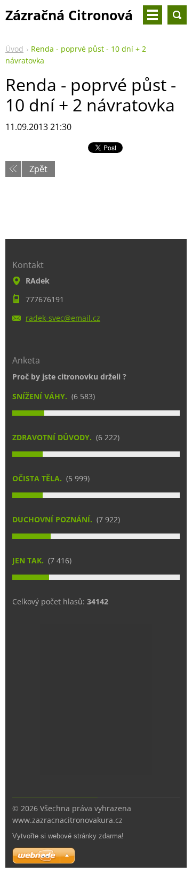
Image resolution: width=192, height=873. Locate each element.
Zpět (38, 169)
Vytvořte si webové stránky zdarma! (68, 836)
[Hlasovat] (96, 413)
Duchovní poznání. (53, 519)
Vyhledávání (177, 15)
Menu (152, 15)
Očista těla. (38, 478)
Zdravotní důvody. (53, 437)
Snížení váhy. (40, 396)
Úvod (14, 49)
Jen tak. (29, 560)
